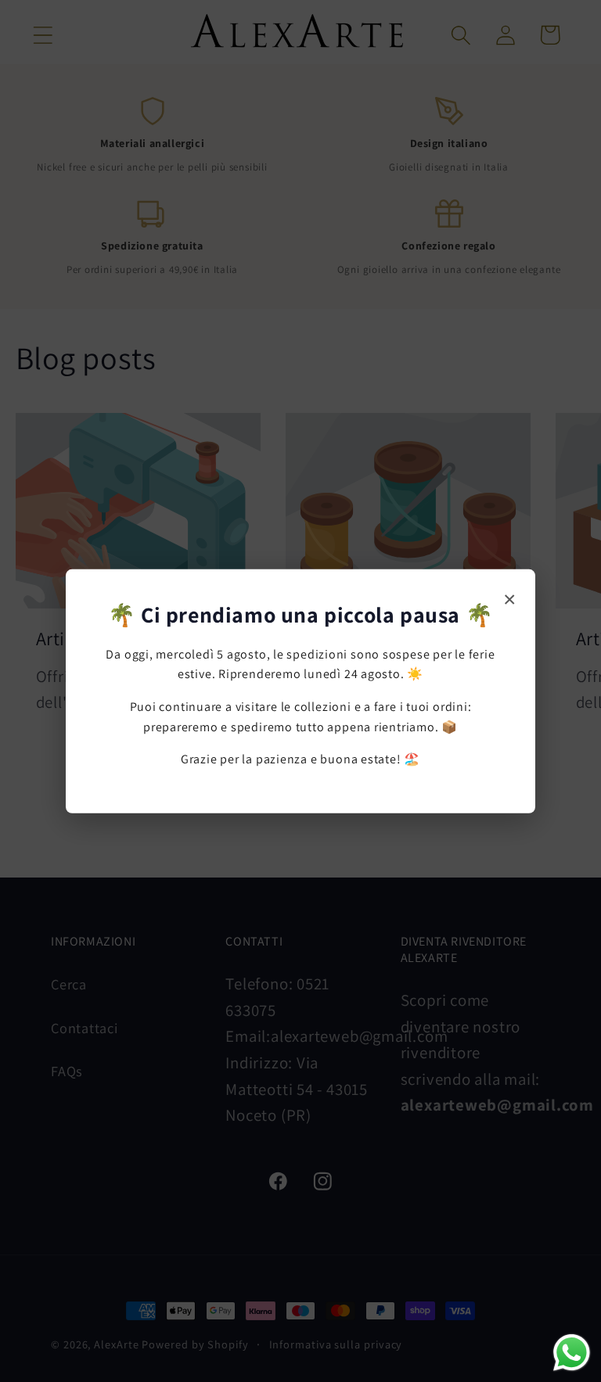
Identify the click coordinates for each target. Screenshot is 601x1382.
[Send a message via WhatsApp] (571, 1352)
